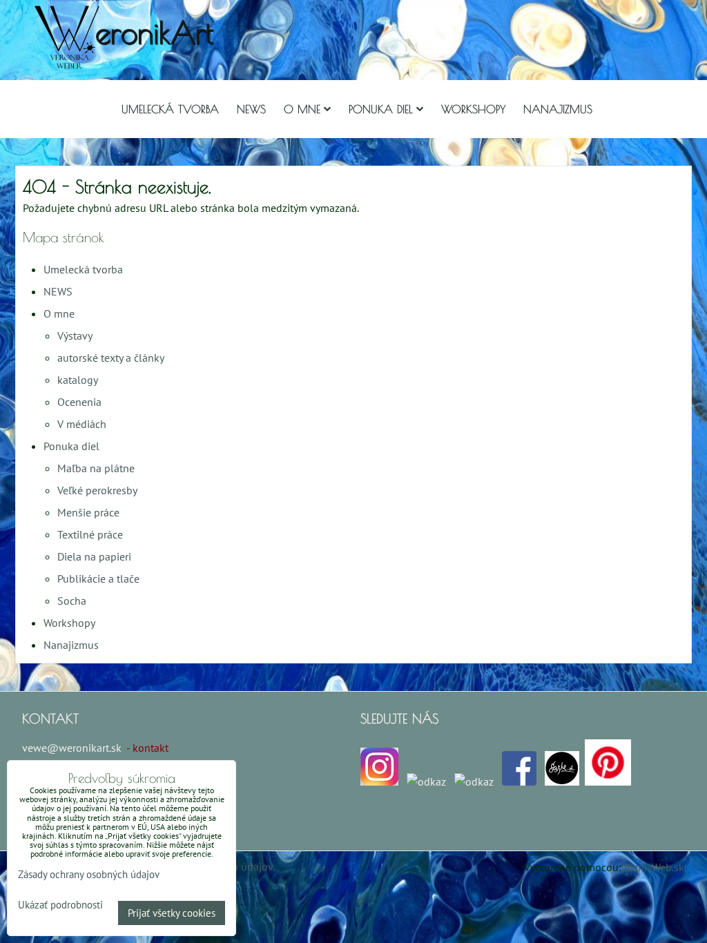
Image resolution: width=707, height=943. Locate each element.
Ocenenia (79, 402)
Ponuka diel (381, 109)
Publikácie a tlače (98, 578)
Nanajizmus (557, 109)
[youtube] (474, 781)
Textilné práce (90, 534)
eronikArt (154, 32)
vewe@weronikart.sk (72, 748)
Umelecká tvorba (170, 109)
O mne (302, 109)
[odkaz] (426, 781)
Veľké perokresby (97, 490)
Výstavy (75, 335)
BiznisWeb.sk (654, 867)
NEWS (251, 109)
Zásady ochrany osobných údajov (88, 874)
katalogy (77, 380)
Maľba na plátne (96, 468)
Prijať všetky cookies (171, 913)
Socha (71, 600)
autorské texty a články (110, 357)
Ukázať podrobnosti (60, 905)
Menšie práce (88, 512)
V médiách (81, 424)
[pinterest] (608, 781)
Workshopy (473, 109)
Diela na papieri (94, 556)
